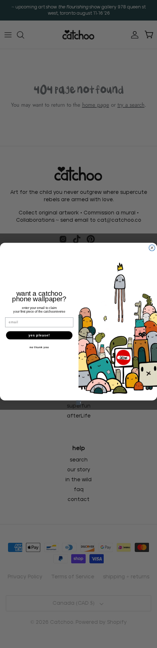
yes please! (39, 335)
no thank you (39, 347)
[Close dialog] (152, 248)
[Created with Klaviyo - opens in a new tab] (78, 402)
